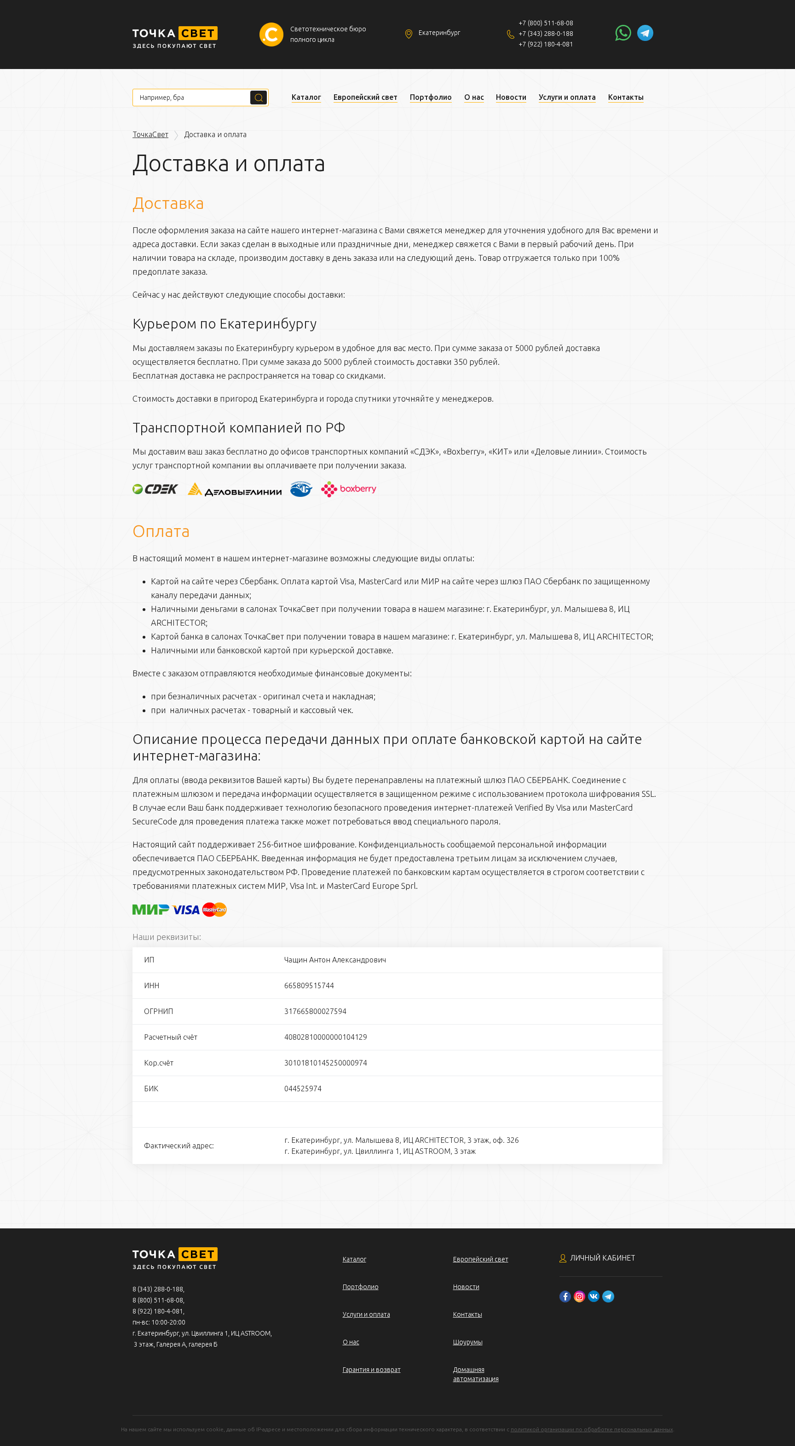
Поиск (258, 97)
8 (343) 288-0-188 (157, 1289)
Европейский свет (366, 97)
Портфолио (431, 97)
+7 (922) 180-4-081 (545, 44)
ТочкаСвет (150, 134)
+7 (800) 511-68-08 (545, 23)
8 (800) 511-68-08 (157, 1300)
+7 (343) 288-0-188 (545, 33)
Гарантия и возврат (372, 1369)
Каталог (306, 97)
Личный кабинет (602, 1258)
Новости (511, 97)
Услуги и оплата (567, 97)
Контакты (626, 97)
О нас (474, 97)
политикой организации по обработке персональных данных (592, 1429)
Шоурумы (468, 1342)
